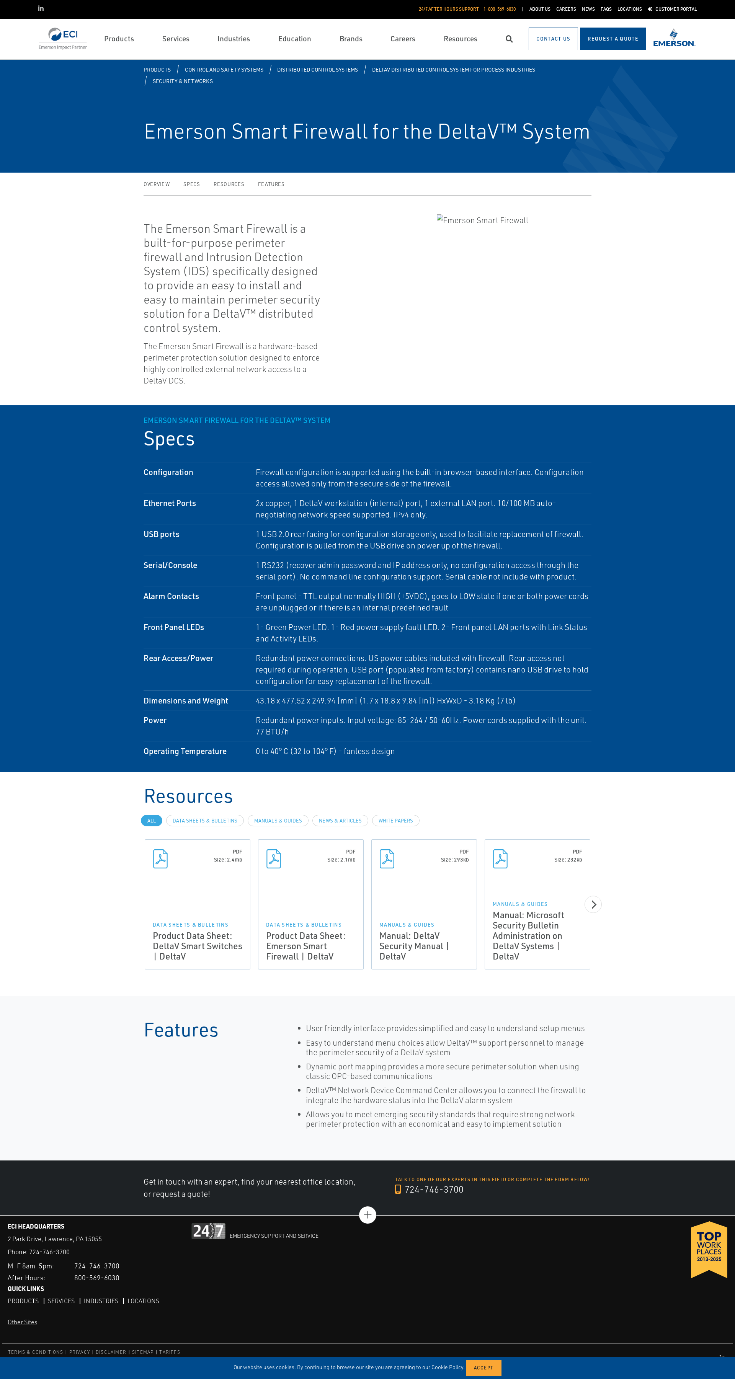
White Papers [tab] (396, 821)
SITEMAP (143, 1352)
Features (271, 184)
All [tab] (151, 821)
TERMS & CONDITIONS (36, 1352)
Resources (229, 184)
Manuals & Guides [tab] (278, 821)
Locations (143, 1301)
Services (61, 1301)
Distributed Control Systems (317, 69)
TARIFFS (169, 1352)
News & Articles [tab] (340, 821)
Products (157, 69)
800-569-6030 (96, 1277)
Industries (101, 1301)
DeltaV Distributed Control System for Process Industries (453, 69)
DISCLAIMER (111, 1352)
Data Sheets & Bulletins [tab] (205, 821)
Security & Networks (183, 81)
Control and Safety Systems (224, 69)
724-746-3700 (433, 1189)
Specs (191, 184)
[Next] (593, 904)
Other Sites (22, 1322)
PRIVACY (79, 1352)
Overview (157, 184)
